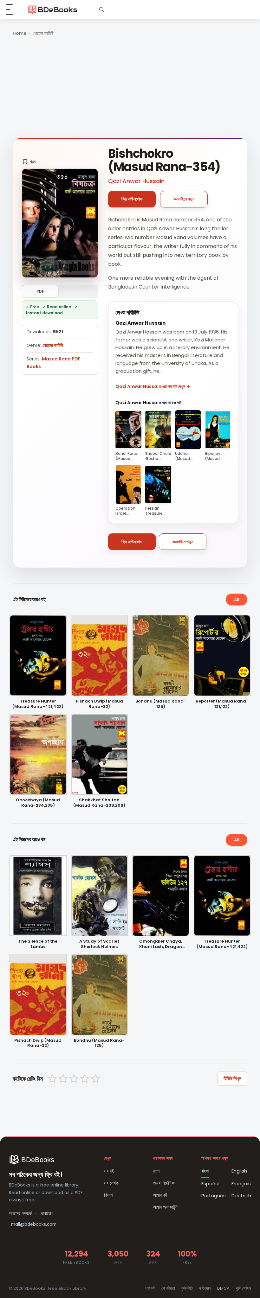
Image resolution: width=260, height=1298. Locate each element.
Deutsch (241, 1195)
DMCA (223, 1288)
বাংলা (205, 1171)
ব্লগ (156, 1171)
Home (19, 33)
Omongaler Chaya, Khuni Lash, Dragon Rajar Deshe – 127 (160, 944)
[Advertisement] (130, 87)
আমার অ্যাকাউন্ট (165, 1207)
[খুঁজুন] (101, 9)
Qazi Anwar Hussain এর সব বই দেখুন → (152, 386)
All (236, 599)
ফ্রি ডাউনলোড (132, 199)
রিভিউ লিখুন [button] (232, 1078)
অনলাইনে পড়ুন (183, 199)
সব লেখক (111, 1183)
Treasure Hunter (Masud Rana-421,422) (37, 704)
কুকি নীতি (187, 1288)
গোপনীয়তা (168, 1288)
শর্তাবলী (150, 1288)
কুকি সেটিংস (243, 1288)
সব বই (109, 1171)
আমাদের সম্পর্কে (20, 1214)
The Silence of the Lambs (37, 944)
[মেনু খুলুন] (13, 9)
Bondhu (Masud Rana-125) (160, 704)
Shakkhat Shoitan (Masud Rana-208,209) (99, 803)
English (239, 1171)
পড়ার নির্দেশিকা (164, 1183)
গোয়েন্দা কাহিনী (43, 33)
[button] (29, 162)
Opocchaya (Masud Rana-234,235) (38, 803)
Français (241, 1183)
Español (210, 1183)
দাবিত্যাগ (205, 1288)
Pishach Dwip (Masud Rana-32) (99, 704)
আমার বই (160, 1195)
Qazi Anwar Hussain (136, 181)
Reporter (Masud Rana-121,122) (222, 704)
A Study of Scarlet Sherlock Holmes (99, 944)
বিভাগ (108, 1195)
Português (213, 1195)
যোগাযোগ (46, 1214)
